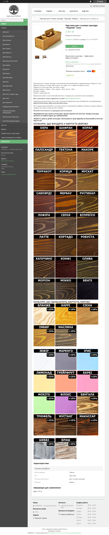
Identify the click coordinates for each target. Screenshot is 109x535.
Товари (3, 28)
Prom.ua (64, 529)
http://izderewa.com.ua (72, 98)
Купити (74, 46)
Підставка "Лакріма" (71, 18)
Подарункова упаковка (11, 107)
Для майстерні (7, 86)
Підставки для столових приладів (51, 18)
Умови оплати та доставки (10, 133)
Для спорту (6, 73)
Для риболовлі (7, 77)
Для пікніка (6, 90)
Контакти (74, 11)
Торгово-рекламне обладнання (9, 112)
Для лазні (6, 98)
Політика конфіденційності (73, 533)
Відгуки (3, 129)
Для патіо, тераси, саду (10, 94)
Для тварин (6, 65)
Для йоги (6, 82)
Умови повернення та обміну (11, 137)
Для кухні (6, 32)
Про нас (4, 125)
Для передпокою (8, 36)
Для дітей (6, 69)
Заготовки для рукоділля (11, 121)
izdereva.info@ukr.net (8, 174)
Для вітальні (7, 40)
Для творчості (7, 102)
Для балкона (7, 57)
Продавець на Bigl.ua (54, 531)
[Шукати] (25, 20)
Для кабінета (7, 53)
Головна (38, 11)
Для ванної (6, 44)
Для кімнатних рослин (10, 61)
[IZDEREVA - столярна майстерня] (14, 10)
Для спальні (7, 48)
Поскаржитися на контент (56, 533)
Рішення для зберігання (11, 117)
